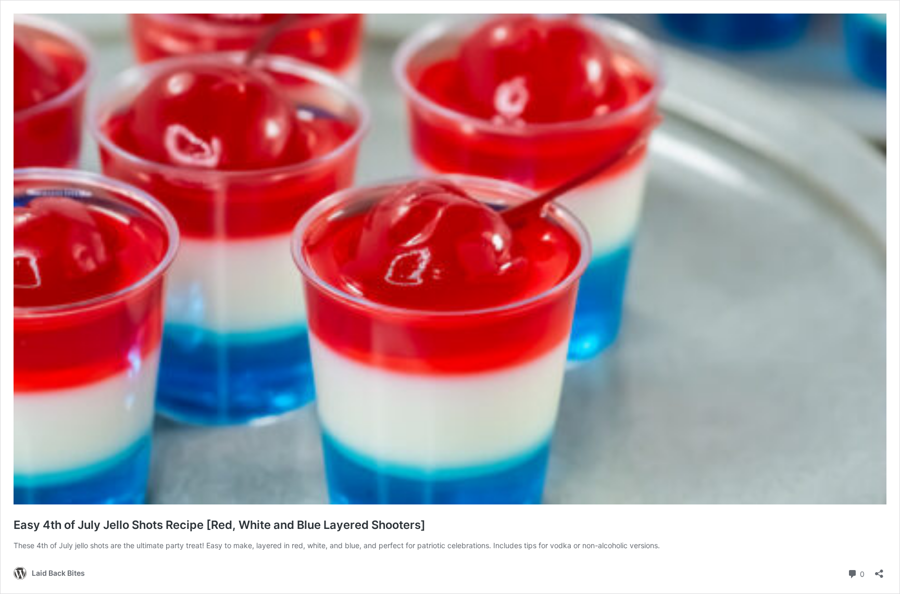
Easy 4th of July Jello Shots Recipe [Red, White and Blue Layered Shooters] (220, 525)
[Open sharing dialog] (879, 570)
